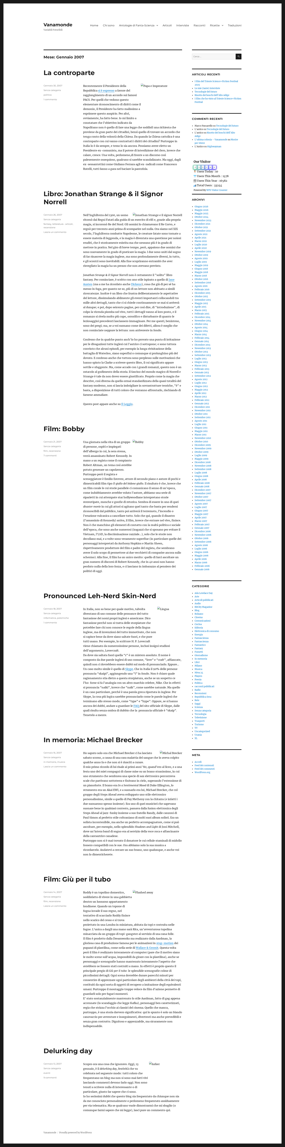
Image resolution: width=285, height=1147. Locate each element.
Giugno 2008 (201, 476)
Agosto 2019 (201, 258)
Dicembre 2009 (203, 445)
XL (196, 738)
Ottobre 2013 (201, 351)
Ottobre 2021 (201, 227)
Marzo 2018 (201, 275)
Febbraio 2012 (202, 400)
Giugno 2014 (201, 331)
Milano (198, 665)
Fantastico (200, 645)
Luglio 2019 (201, 262)
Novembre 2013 (203, 348)
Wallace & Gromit (147, 947)
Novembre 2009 (203, 448)
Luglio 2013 (200, 358)
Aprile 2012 (200, 393)
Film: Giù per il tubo (77, 879)
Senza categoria (52, 90)
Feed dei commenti (205, 769)
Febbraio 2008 (202, 483)
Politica (198, 683)
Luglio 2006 (201, 548)
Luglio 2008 (201, 472)
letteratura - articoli (62, 224)
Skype (129, 669)
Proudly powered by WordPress (75, 1132)
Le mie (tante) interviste (207, 88)
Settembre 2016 (203, 282)
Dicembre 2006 (203, 531)
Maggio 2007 (201, 514)
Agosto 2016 (201, 286)
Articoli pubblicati (204, 600)
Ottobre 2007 (201, 496)
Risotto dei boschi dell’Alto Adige (212, 95)
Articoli (167, 25)
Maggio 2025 (201, 213)
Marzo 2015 (201, 310)
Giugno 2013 (201, 362)
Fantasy (199, 648)
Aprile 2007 (201, 517)
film (46, 451)
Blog (197, 610)
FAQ (136, 705)
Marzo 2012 (201, 396)
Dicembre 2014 (202, 317)
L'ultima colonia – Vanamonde (211, 139)
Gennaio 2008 (202, 486)
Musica (198, 669)
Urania (198, 734)
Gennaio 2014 (202, 341)
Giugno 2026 (201, 206)
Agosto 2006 (201, 545)
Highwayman (214, 146)
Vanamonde (58, 24)
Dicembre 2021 (202, 223)
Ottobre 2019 (201, 255)
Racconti (199, 25)
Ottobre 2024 (201, 217)
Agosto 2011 (201, 420)
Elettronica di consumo (207, 631)
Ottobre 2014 (201, 324)
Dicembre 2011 (202, 407)
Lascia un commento (55, 232)
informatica (50, 618)
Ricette (215, 25)
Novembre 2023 (203, 220)
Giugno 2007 (201, 510)
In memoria (201, 658)
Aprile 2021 (200, 237)
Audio (198, 603)
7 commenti (50, 455)
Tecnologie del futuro (206, 91)
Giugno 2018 (201, 268)
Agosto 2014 (201, 327)
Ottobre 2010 (201, 441)
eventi (47, 1073)
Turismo (199, 724)
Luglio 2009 (201, 455)
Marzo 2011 (200, 434)
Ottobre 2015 (201, 296)
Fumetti (199, 652)
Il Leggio (127, 404)
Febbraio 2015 (202, 313)
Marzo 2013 (201, 365)
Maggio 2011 (201, 431)
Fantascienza (201, 638)
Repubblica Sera (203, 696)
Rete (197, 700)
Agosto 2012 (201, 379)
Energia (199, 634)
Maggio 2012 (201, 389)
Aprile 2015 (200, 306)
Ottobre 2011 (201, 414)
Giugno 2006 (201, 552)
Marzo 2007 (201, 521)
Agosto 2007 (201, 503)
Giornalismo (201, 655)
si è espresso (106, 90)
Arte (197, 596)
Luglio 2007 (201, 507)
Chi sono (108, 25)
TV (196, 728)
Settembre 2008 (203, 469)
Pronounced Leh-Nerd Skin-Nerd (100, 596)
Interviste (182, 25)
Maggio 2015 (201, 303)
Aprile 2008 (201, 479)
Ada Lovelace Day (204, 593)
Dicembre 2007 (203, 490)
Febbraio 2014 (202, 338)
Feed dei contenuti (204, 765)
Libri (197, 662)
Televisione (201, 717)
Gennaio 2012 (202, 403)
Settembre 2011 (203, 417)
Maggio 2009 (201, 458)
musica (61, 762)
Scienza (199, 707)
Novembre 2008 (203, 465)
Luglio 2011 (200, 424)
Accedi (198, 762)
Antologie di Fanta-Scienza (136, 25)
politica (48, 94)
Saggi (197, 703)
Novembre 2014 (203, 320)
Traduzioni (234, 25)
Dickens (136, 284)
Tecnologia (200, 714)
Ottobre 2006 (201, 538)
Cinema (199, 617)
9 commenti (50, 1077)
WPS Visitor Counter (216, 190)
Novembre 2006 (203, 535)
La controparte (69, 73)
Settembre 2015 (203, 300)
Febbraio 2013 (202, 369)
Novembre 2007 (203, 493)
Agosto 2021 (201, 234)
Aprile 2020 (201, 248)
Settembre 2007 (203, 500)
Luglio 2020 (201, 244)
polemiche (63, 618)
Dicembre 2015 (202, 293)
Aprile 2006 (201, 559)
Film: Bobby (64, 429)
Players (198, 676)
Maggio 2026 (201, 210)
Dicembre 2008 (203, 462)
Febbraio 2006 (202, 566)
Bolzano (199, 614)
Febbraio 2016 (202, 289)
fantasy (47, 224)
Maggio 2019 (201, 265)
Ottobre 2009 (201, 452)
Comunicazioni (202, 620)
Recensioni (200, 693)
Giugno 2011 (201, 427)
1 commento (50, 99)
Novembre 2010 (203, 438)
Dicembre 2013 (202, 344)
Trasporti (200, 721)
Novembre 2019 (203, 251)
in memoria (50, 762)
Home (94, 25)
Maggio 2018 (201, 272)
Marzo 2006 (201, 562)
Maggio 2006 (201, 555)
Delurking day (68, 1051)
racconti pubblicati (204, 686)
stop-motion (165, 943)
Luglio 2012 (201, 382)
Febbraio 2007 (202, 524)
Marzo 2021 (201, 241)
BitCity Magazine (203, 607)
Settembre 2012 (203, 376)
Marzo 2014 (201, 334)
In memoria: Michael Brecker (93, 740)
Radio (198, 690)
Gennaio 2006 (202, 569)
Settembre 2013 (203, 355)
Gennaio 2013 (202, 372)
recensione (49, 227)
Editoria (199, 627)
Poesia (198, 679)
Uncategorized (202, 731)
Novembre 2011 (203, 410)
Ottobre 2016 (201, 279)
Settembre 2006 (203, 541)
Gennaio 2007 (202, 528)
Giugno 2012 (201, 386)
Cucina (198, 624)
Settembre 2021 (203, 230)
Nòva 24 (199, 672)
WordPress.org (202, 772)
